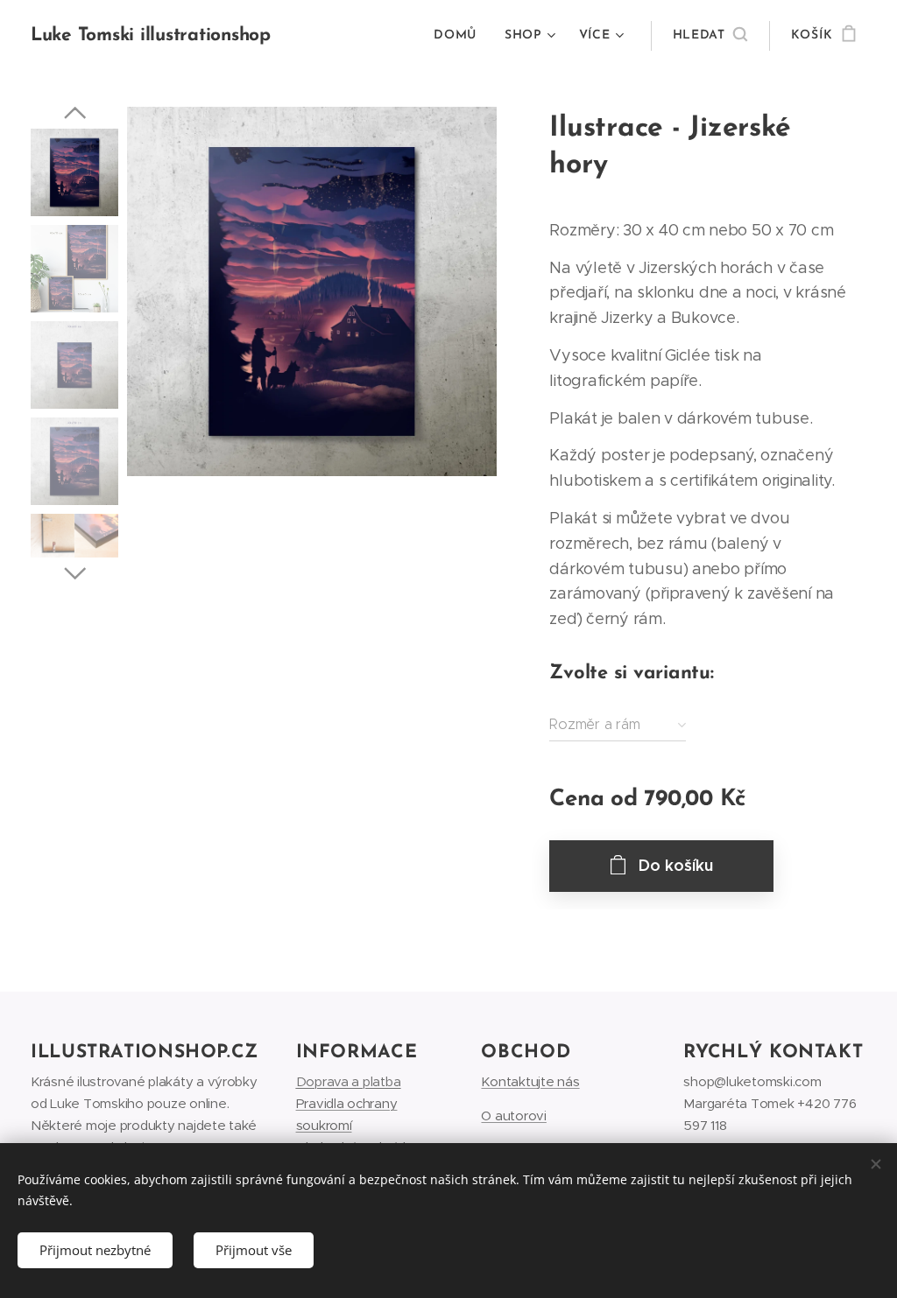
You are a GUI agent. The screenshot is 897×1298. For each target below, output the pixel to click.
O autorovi (513, 1115)
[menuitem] (460, 36)
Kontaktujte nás (530, 1081)
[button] (710, 36)
